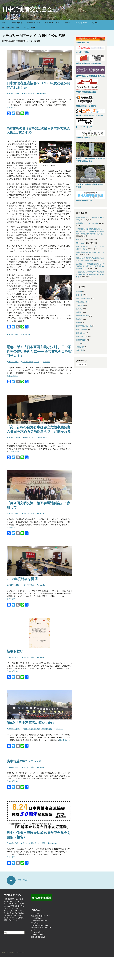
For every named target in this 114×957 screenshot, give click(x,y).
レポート (67, 23)
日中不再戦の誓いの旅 (10, 28)
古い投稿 (18, 880)
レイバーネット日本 (84, 127)
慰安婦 (78, 322)
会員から (95, 23)
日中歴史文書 (81, 340)
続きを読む (12, 107)
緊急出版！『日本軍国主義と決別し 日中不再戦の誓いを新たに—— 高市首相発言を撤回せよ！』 (39, 351)
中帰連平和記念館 (83, 138)
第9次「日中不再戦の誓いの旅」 (31, 723)
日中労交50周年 (30, 28)
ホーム (4, 23)
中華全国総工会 (82, 43)
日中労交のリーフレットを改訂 (87, 223)
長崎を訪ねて (81, 239)
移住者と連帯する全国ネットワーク (90, 115)
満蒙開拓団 (80, 347)
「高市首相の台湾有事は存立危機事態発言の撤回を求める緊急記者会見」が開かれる (90, 274)
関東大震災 (80, 350)
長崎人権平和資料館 (84, 200)
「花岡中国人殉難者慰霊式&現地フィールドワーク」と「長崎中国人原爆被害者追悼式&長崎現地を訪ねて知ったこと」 (90, 231)
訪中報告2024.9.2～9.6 (24, 761)
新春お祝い (15, 651)
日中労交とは (17, 23)
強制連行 (79, 319)
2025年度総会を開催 (22, 579)
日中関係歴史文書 (33, 23)
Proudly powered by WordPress (13, 952)
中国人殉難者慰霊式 (83, 298)
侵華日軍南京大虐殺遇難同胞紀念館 (90, 76)
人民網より (80, 305)
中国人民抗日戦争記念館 (86, 92)
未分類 (36, 362)
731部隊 (79, 291)
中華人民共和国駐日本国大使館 (88, 63)
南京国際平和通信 (52, 23)
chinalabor (42, 93)
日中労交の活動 (81, 23)
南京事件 (79, 312)
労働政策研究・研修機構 (86, 106)
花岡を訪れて (81, 243)
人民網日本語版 (82, 52)
